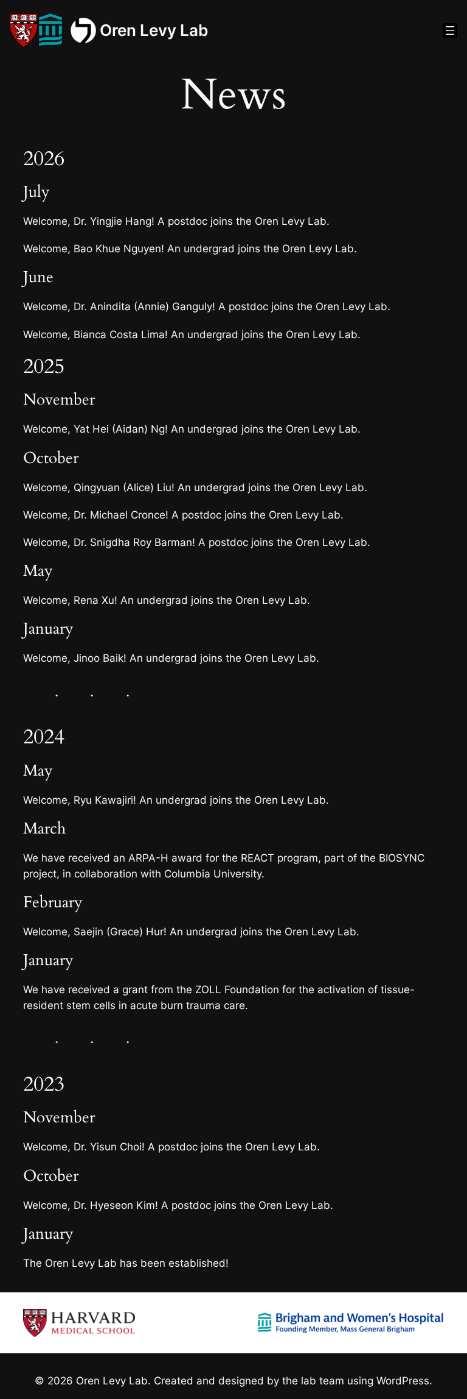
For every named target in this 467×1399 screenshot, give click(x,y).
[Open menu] (450, 30)
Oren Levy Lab (154, 30)
